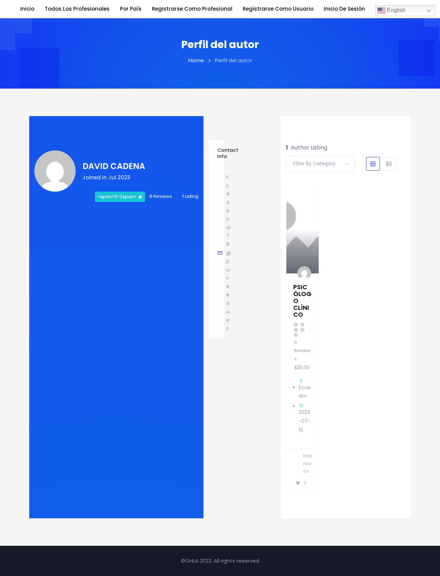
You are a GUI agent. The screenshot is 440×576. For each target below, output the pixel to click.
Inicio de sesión (344, 8)
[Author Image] (304, 273)
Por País (131, 8)
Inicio (27, 8)
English (396, 10)
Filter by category (314, 163)
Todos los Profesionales (77, 8)
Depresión (307, 463)
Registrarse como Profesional (192, 8)
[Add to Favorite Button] (308, 196)
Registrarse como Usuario (278, 8)
